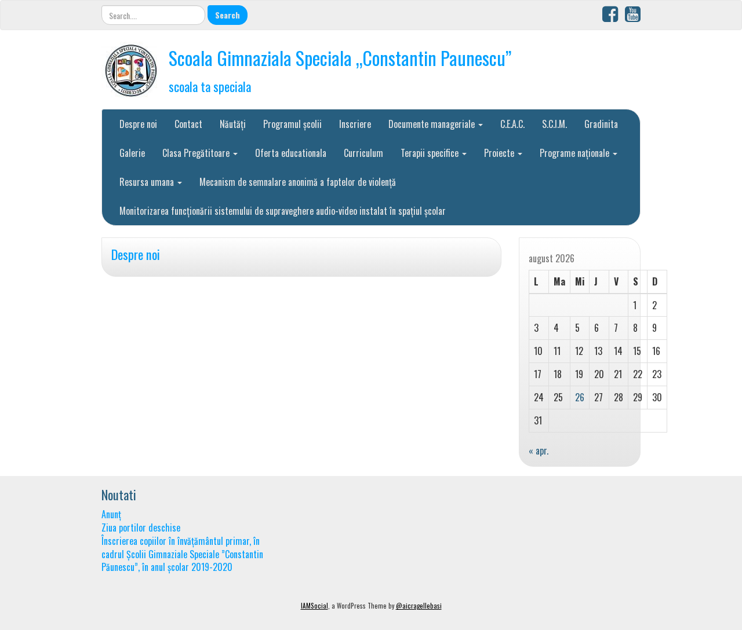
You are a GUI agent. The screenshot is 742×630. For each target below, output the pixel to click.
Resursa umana (147, 182)
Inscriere (355, 124)
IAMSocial (314, 605)
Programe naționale (576, 153)
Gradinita (601, 124)
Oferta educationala (290, 153)
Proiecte (500, 153)
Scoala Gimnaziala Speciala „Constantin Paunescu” (340, 57)
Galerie (132, 153)
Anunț (111, 514)
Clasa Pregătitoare (197, 153)
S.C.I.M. (554, 124)
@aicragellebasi (419, 605)
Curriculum (363, 153)
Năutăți (233, 124)
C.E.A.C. (512, 124)
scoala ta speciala (210, 86)
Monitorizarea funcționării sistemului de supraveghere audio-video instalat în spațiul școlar (282, 211)
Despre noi (138, 124)
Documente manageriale (432, 124)
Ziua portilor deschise (140, 527)
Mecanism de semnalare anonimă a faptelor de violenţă (297, 182)
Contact (188, 124)
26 (579, 397)
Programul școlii (292, 124)
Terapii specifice (431, 153)
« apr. (538, 450)
